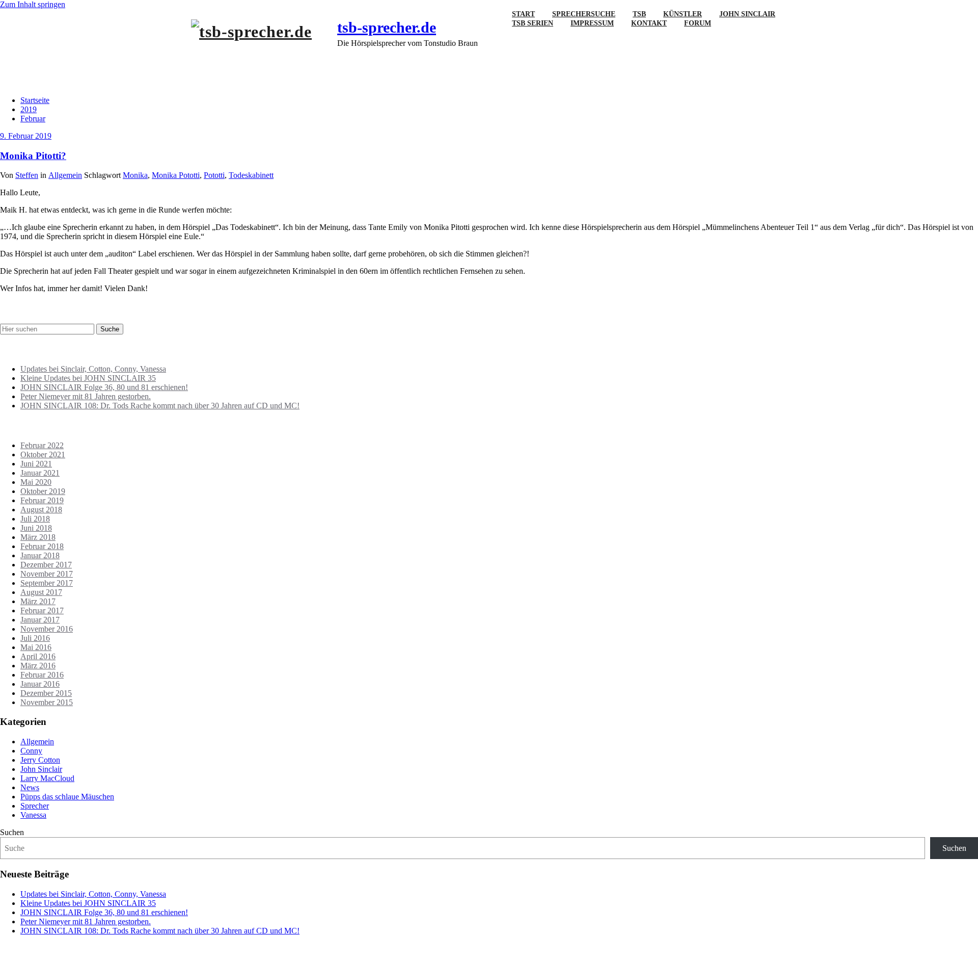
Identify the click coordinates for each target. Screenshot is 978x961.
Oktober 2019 (42, 491)
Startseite (34, 100)
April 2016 (38, 656)
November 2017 (46, 573)
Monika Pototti (176, 175)
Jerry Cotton (40, 760)
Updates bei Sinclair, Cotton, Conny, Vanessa (93, 369)
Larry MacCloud (47, 778)
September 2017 (46, 583)
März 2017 (38, 601)
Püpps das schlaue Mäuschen (67, 796)
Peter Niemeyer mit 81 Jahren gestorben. (85, 396)
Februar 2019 (42, 500)
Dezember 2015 (46, 693)
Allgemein (65, 175)
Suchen (12, 832)
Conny (31, 750)
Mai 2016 (35, 647)
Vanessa (33, 815)
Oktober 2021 (42, 454)
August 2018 (41, 509)
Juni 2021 (36, 463)
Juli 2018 (35, 518)
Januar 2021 (40, 473)
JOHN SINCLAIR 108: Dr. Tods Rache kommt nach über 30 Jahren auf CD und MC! (160, 405)
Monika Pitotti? (33, 155)
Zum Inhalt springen (32, 4)
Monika (135, 175)
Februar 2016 (42, 674)
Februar (32, 118)
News (29, 787)
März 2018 (38, 537)
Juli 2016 (35, 638)
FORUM (697, 23)
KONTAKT (649, 23)
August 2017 (41, 592)
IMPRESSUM (592, 23)
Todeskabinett (251, 175)
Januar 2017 (40, 619)
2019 (28, 109)
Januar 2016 (40, 684)
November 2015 (46, 702)
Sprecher (34, 805)
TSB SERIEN (532, 23)
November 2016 (46, 629)
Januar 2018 (40, 555)
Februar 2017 (42, 610)
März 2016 (38, 665)
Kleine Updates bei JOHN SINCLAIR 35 (88, 378)
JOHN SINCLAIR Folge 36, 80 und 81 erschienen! (104, 387)
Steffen (26, 175)
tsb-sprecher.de (386, 27)
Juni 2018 (36, 528)
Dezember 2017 (46, 564)
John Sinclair (41, 769)
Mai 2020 (35, 482)
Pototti (214, 175)
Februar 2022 (42, 445)
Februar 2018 (42, 546)
